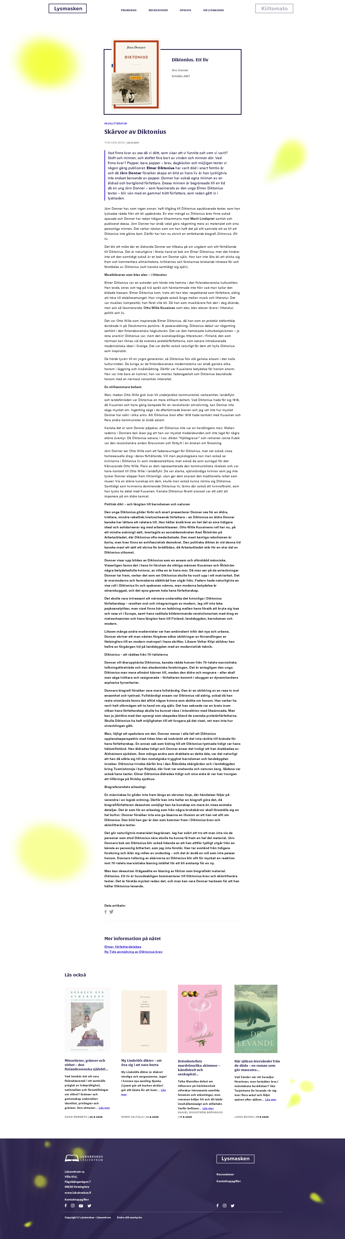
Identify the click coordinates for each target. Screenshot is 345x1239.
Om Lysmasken (213, 10)
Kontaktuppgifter (77, 1199)
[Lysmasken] (68, 12)
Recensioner (158, 10)
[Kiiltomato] (274, 12)
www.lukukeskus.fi (78, 1192)
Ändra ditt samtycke (129, 1217)
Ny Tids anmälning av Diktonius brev (133, 951)
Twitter (111, 912)
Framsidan (129, 10)
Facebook (106, 912)
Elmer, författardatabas (122, 946)
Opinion (185, 10)
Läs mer (104, 1108)
